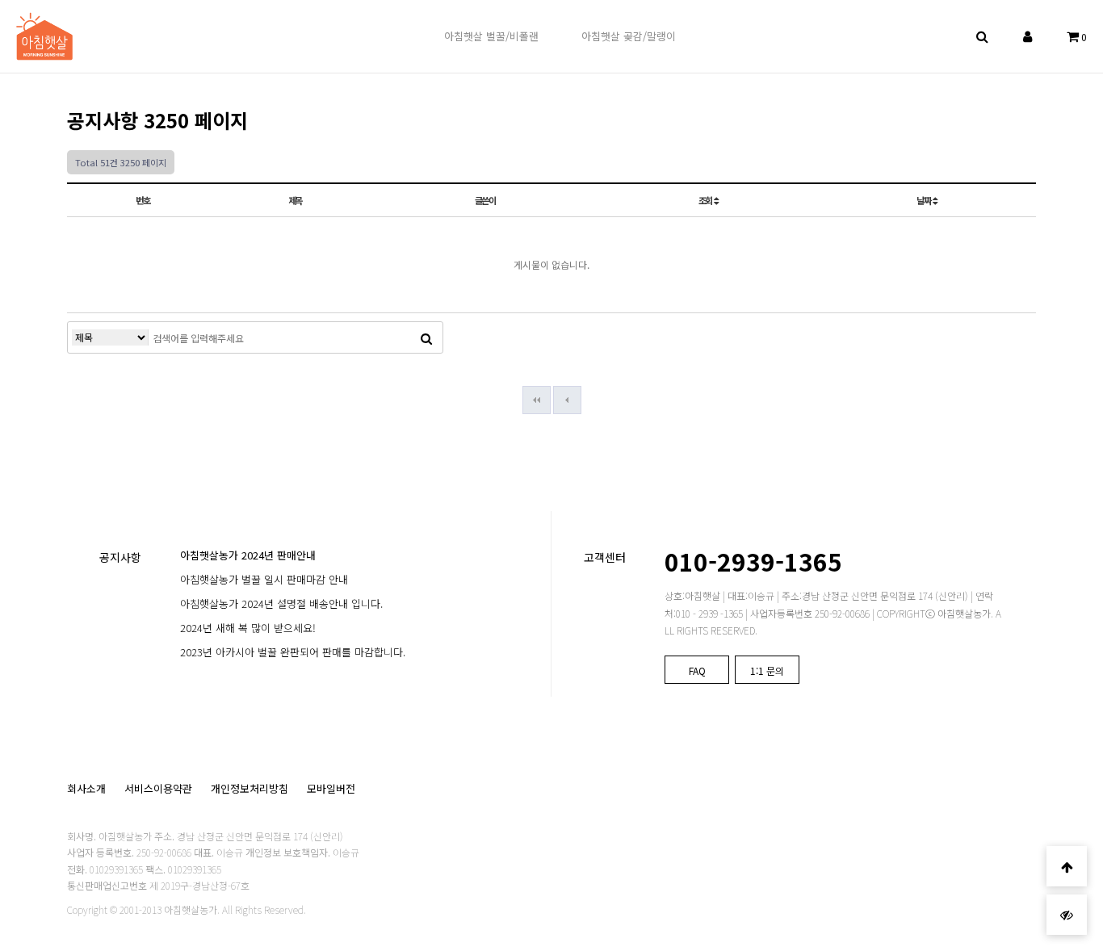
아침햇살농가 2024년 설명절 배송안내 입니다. (281, 603)
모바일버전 (331, 788)
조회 (706, 200)
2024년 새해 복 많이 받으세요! (248, 627)
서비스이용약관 (158, 788)
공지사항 (120, 557)
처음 (536, 400)
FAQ (697, 670)
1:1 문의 (767, 670)
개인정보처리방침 (249, 788)
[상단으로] (1066, 866)
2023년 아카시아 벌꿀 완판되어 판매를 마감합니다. (292, 652)
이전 (567, 400)
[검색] (426, 337)
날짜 (924, 200)
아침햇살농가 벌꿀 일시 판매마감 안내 (264, 579)
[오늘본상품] (1066, 914)
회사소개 (86, 788)
